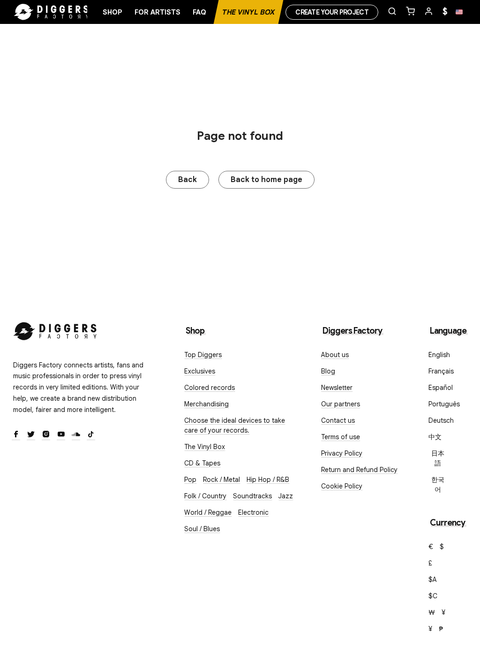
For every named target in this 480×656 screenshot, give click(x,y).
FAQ (199, 12)
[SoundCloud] (75, 435)
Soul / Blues (202, 529)
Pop (190, 479)
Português (444, 404)
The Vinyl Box (248, 12)
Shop (112, 12)
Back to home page (266, 179)
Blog (328, 371)
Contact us (338, 420)
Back (187, 179)
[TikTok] (90, 435)
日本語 (437, 458)
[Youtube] (60, 435)
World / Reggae (208, 512)
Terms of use (340, 437)
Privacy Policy (341, 453)
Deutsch (441, 420)
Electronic (253, 512)
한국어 (437, 484)
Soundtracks (252, 496)
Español (440, 387)
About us (335, 355)
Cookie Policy (341, 486)
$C (432, 596)
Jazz (285, 496)
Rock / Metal (221, 479)
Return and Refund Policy (359, 469)
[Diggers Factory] (55, 329)
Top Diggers (203, 355)
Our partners (340, 404)
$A (432, 579)
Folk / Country (205, 496)
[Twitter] (30, 435)
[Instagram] (45, 435)
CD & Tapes (202, 463)
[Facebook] (15, 435)
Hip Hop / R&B (268, 479)
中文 (435, 437)
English (439, 355)
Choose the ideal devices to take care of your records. (234, 425)
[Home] (51, 12)
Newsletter (336, 387)
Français (441, 371)
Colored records (209, 387)
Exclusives (199, 371)
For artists (157, 12)
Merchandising (206, 404)
